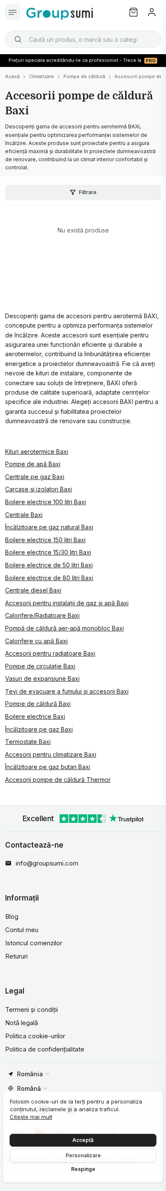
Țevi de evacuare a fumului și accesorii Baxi (67, 691)
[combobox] (83, 39)
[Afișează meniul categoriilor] (12, 12)
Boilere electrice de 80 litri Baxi (49, 577)
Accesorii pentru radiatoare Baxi (50, 653)
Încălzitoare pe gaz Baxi (39, 729)
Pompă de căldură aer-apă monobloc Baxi (64, 628)
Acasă (12, 76)
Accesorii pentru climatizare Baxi (50, 754)
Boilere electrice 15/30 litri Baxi (48, 552)
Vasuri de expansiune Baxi (42, 678)
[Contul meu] (152, 12)
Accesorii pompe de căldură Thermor (58, 779)
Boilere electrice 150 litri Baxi (45, 539)
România (30, 1074)
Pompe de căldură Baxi (38, 703)
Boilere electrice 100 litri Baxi (45, 501)
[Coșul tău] (133, 12)
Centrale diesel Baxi (33, 590)
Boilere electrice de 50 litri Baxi (49, 565)
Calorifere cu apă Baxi (36, 641)
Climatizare (41, 76)
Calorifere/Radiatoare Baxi (42, 615)
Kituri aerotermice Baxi (36, 451)
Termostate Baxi (28, 741)
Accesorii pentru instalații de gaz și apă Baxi (67, 603)
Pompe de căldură (84, 76)
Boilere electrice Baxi (35, 716)
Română (29, 1088)
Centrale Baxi (24, 514)
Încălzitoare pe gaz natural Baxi (49, 527)
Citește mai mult (31, 1116)
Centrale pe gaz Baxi (34, 476)
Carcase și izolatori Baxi (38, 489)
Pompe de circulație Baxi (40, 666)
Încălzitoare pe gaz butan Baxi (47, 766)
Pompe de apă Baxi (32, 464)
